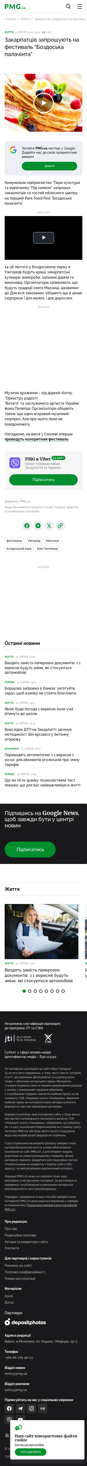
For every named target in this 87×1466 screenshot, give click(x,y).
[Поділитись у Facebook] (27, 526)
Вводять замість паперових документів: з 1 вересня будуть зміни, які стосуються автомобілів (43, 668)
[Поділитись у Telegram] (38, 526)
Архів (9, 1296)
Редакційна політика (20, 1235)
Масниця (52, 540)
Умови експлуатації (20, 1278)
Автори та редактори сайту (26, 1242)
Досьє (9, 1302)
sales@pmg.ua (16, 1390)
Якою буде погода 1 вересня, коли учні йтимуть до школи (39, 711)
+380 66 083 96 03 (19, 1357)
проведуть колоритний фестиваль (36, 439)
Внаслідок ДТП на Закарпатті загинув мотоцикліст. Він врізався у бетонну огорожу (38, 734)
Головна (10, 19)
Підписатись (43, 479)
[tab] (24, 991)
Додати (50, 166)
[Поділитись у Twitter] (49, 526)
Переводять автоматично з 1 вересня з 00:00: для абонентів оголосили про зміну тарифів (42, 760)
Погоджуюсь (30, 1452)
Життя (25, 19)
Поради (10, 682)
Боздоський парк (19, 548)
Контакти (12, 1248)
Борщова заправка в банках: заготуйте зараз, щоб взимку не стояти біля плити (40, 690)
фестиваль (14, 540)
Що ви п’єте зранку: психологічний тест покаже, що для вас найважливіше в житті (43, 782)
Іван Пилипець (47, 548)
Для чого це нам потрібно (29, 1444)
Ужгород (34, 540)
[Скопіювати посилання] (60, 526)
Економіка (12, 749)
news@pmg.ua (16, 1373)
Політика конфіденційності (25, 1272)
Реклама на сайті (18, 1265)
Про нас (11, 1229)
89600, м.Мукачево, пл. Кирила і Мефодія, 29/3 (41, 1341)
